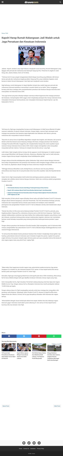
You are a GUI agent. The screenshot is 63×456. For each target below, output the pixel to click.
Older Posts (57, 406)
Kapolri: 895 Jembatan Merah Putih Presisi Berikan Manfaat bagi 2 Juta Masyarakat (29, 190)
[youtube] (34, 443)
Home (20, 448)
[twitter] (24, 336)
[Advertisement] (31, 18)
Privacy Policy (40, 448)
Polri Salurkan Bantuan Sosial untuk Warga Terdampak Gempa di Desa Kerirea (28, 187)
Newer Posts (6, 406)
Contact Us (26, 448)
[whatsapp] (53, 336)
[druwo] (31, 2)
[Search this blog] (60, 2)
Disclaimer (33, 448)
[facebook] (9, 336)
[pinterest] (39, 336)
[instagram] (39, 443)
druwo (33, 453)
